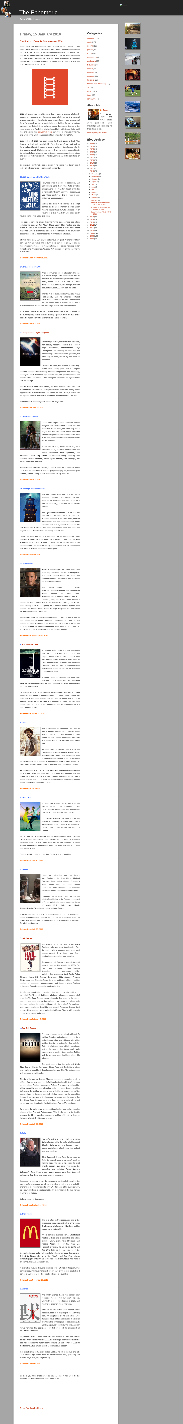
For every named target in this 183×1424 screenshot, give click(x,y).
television (91, 65)
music (89, 42)
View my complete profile (97, 133)
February (95, 197)
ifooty (89, 95)
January (95, 200)
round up (90, 38)
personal (90, 76)
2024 (92, 149)
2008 (92, 236)
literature (90, 80)
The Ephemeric (38, 12)
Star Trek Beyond (29, 1028)
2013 (92, 222)
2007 (92, 239)
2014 (92, 219)
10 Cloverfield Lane (30, 645)
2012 (92, 225)
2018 (92, 166)
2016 (92, 171)
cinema (90, 46)
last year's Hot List (45, 132)
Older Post (34, 1408)
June (93, 187)
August (94, 181)
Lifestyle (90, 72)
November (95, 176)
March (94, 195)
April (93, 192)
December (95, 174)
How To (90, 91)
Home (40, 1408)
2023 (92, 152)
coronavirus (91, 99)
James (105, 110)
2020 (92, 160)
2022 (92, 154)
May (93, 189)
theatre (90, 68)
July (93, 184)
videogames (92, 57)
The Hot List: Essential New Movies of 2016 (41, 41)
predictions (91, 61)
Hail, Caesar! (27, 938)
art (88, 87)
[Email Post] (20, 1403)
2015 (92, 217)
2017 (92, 168)
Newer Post (24, 1408)
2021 (92, 157)
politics (90, 50)
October (95, 179)
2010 (92, 230)
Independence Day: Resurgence (36, 333)
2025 (92, 146)
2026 (92, 143)
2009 (92, 233)
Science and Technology (96, 84)
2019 (92, 163)
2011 (92, 228)
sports (89, 53)
